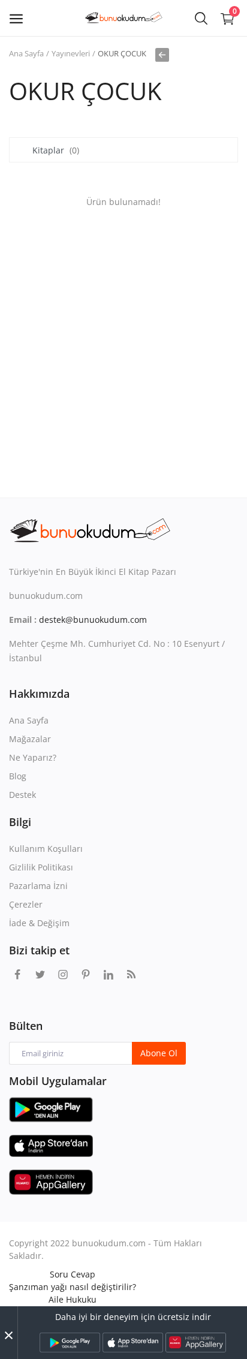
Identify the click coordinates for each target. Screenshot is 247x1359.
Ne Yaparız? (32, 757)
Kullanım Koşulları (46, 848)
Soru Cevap (72, 1274)
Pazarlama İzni (38, 885)
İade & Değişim (39, 923)
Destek (22, 794)
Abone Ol (158, 1053)
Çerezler (26, 904)
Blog (17, 776)
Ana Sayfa (26, 53)
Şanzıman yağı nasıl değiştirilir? (72, 1286)
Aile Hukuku (73, 1299)
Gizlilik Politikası (41, 867)
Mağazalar (30, 739)
